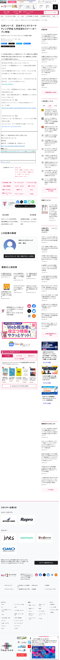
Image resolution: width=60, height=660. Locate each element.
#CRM (16, 167)
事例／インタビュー (42, 605)
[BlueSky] (34, 311)
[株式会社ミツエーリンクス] (9, 519)
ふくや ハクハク (5, 161)
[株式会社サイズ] (44, 538)
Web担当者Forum (6, 6)
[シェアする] (17, 201)
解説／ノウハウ (32, 605)
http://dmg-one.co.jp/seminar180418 (11, 126)
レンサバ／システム (19, 620)
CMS (54, 16)
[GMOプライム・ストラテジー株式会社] (9, 549)
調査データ (31, 608)
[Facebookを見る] (40, 574)
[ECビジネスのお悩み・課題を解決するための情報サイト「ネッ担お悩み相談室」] (22, 655)
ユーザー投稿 (10, 20)
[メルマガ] (29, 306)
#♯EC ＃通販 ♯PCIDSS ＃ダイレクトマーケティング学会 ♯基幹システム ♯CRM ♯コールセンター (24, 172)
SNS (22, 16)
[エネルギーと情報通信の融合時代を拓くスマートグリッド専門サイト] (22, 647)
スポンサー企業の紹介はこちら (46, 562)
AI (18, 16)
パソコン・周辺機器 (19, 359)
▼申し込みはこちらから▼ (38, 645)
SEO (2, 16)
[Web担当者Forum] (8, 576)
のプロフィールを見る (19, 256)
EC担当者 (22, 1)
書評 (40, 608)
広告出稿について (48, 7)
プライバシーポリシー (9, 589)
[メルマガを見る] (36, 574)
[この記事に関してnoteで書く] (29, 201)
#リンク (25, 176)
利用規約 (47, 585)
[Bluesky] (48, 574)
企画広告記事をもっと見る (50, 334)
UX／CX (3, 620)
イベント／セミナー (42, 614)
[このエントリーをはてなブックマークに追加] (25, 201)
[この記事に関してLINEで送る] (32, 201)
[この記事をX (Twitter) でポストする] (21, 201)
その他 (16, 628)
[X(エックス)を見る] (44, 574)
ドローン (43, 2)
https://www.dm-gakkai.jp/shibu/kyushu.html (13, 146)
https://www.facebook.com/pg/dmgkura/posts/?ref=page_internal (19, 108)
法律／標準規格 (18, 617)
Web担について (41, 7)
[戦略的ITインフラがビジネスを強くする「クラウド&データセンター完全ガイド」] (22, 638)
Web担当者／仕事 (6, 617)
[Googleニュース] (29, 316)
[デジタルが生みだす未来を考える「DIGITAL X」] (22, 651)
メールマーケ (17, 625)
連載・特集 (34, 7)
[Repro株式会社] (27, 519)
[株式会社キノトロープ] (27, 538)
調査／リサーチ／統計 (19, 614)
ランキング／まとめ (32, 618)
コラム (30, 611)
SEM (3, 628)
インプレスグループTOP (50, 589)
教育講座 (46, 2)
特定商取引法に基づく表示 (24, 589)
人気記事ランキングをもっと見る (50, 190)
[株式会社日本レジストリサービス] (9, 538)
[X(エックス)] (29, 311)
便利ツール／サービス (32, 614)
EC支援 (50, 2)
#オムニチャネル (19, 176)
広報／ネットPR (5, 623)
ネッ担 (17, 313)
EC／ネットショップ (19, 623)
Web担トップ (3, 20)
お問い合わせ (35, 585)
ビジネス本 (19, 356)
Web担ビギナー (20, 7)
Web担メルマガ (28, 7)
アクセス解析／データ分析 (32, 16)
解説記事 (52, 604)
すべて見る (50, 489)
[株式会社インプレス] (7, 647)
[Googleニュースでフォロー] (52, 574)
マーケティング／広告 (10, 16)
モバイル (3, 625)
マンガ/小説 (41, 611)
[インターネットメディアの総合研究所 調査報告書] (22, 642)
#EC (20, 167)
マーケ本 (7, 356)
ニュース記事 (53, 607)
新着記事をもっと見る (51, 92)
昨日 (44, 105)
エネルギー (40, 2)
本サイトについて (8, 585)
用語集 (52, 612)
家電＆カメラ (31, 356)
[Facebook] (34, 306)
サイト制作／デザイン (45, 16)
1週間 (49, 105)
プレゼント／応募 (54, 609)
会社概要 (34, 589)
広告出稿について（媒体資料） (23, 586)
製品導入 (31, 1)
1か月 (55, 105)
